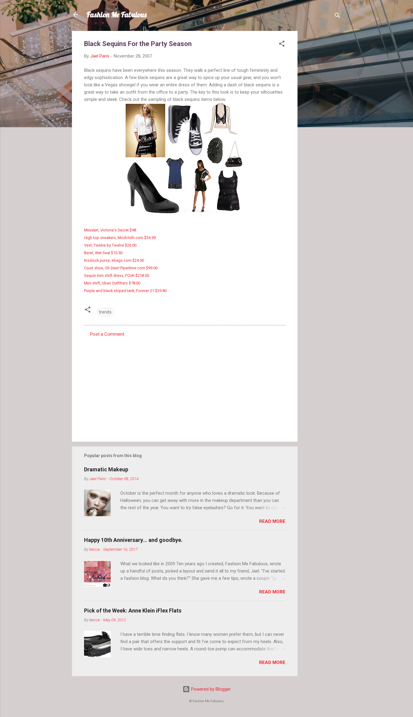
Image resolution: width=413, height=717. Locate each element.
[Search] (337, 16)
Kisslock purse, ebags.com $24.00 (114, 260)
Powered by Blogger (210, 689)
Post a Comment (107, 334)
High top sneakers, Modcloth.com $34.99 (120, 237)
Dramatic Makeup (106, 469)
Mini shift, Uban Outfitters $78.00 (112, 283)
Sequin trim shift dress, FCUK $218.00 (116, 275)
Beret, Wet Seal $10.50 (103, 253)
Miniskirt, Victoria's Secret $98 (110, 230)
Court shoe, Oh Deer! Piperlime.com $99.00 (121, 268)
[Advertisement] (321, 122)
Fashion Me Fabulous (116, 14)
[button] (281, 44)
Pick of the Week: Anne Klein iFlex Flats (132, 610)
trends (105, 312)
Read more (272, 521)
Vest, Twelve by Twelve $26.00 (110, 245)
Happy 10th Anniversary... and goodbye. (133, 540)
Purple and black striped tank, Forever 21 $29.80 (125, 290)
